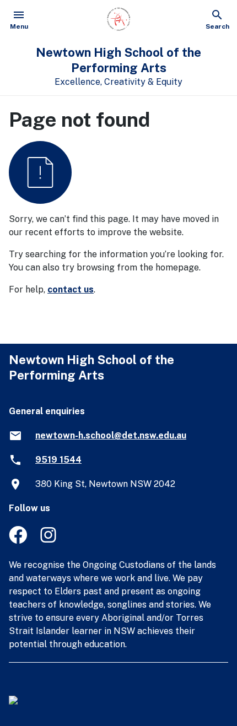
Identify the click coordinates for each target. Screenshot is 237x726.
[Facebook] (18, 540)
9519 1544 (58, 459)
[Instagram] (49, 540)
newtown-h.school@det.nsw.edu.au (110, 435)
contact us (70, 289)
